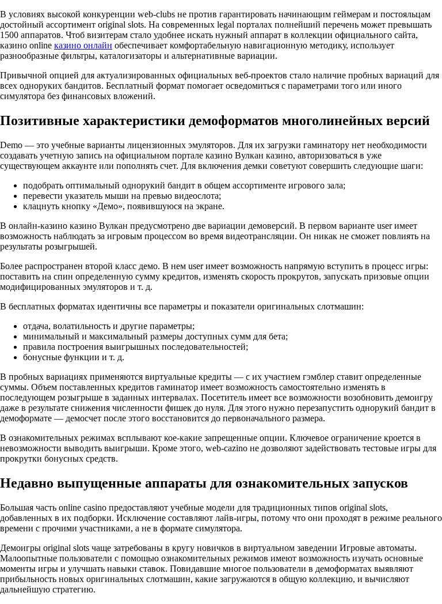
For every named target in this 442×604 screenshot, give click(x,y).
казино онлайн (83, 45)
